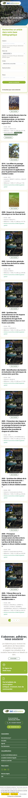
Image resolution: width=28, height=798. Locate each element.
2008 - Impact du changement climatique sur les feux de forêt (13, 213)
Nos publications (11, 20)
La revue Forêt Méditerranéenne (9, 755)
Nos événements (5, 746)
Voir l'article (14, 111)
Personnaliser (23, 794)
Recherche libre (6, 68)
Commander (8, 137)
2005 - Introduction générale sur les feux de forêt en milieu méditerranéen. (13, 263)
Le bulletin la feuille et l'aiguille (8, 758)
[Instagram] (8, 769)
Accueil (3, 20)
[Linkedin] (5, 769)
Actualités (3, 740)
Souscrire (14, 658)
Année (4, 61)
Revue (3, 75)
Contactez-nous (15, 727)
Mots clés (4, 51)
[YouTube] (2, 769)
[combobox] (14, 43)
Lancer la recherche (14, 82)
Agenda (3, 743)
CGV (2, 776)
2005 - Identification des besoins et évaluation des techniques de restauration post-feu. (14, 372)
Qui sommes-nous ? (6, 738)
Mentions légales (5, 773)
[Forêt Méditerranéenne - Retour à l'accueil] (11, 3)
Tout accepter (5, 794)
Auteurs (4, 41)
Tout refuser (14, 794)
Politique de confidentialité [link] (14, 796)
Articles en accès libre (8, 22)
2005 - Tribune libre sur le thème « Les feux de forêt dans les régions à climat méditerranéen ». (13, 596)
